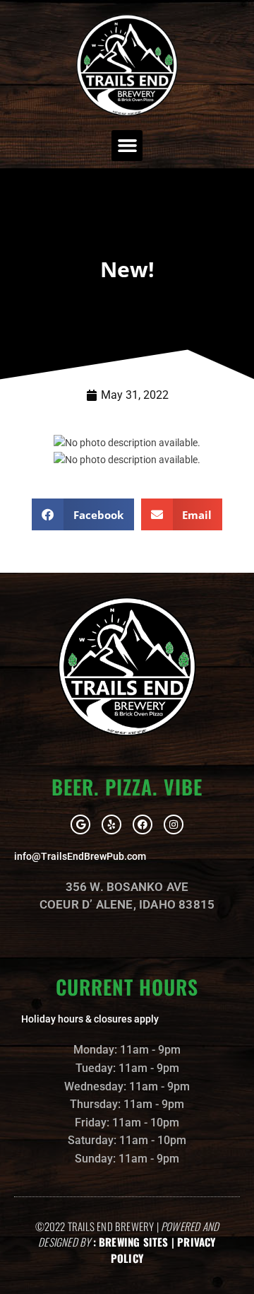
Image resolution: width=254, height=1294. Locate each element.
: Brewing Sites (131, 1241)
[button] (127, 145)
